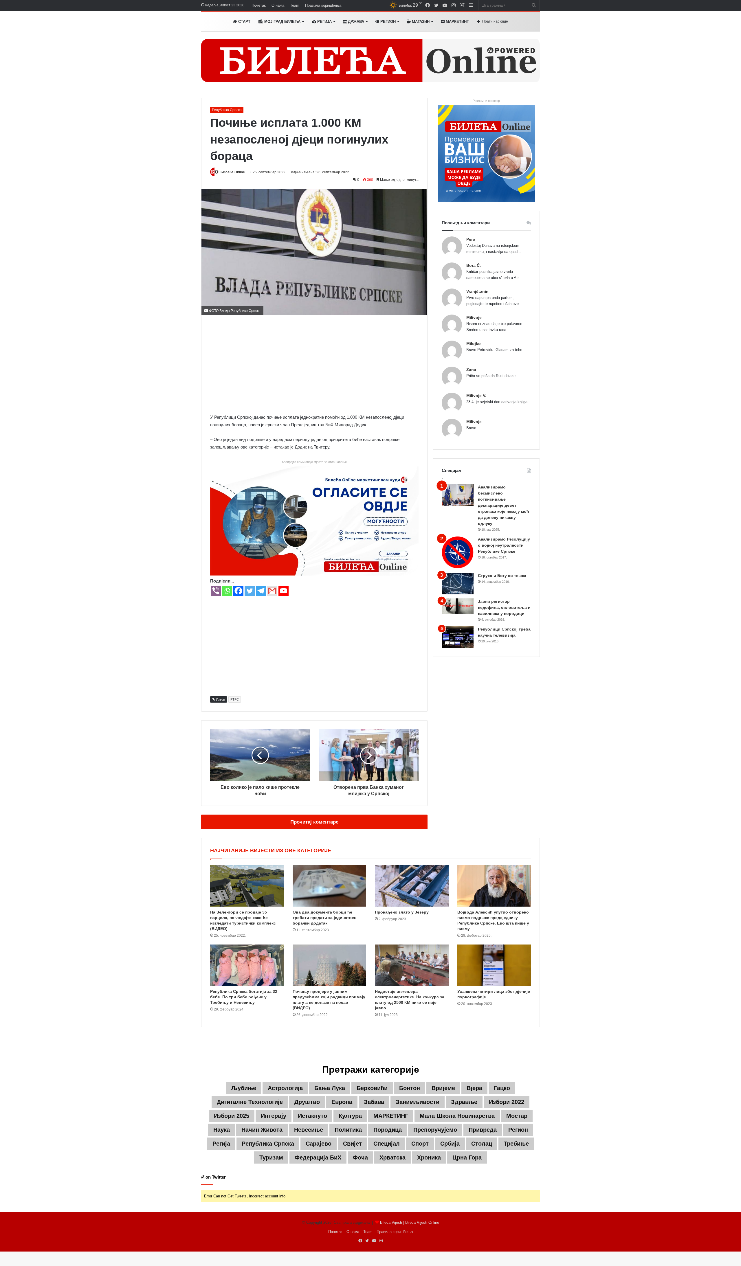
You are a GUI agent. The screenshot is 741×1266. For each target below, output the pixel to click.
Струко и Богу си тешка (502, 575)
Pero (470, 239)
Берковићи (372, 1088)
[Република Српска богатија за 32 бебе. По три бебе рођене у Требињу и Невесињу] (247, 965)
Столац (481, 1143)
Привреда (483, 1130)
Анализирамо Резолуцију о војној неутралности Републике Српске (504, 545)
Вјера (474, 1088)
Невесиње (308, 1130)
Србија (450, 1143)
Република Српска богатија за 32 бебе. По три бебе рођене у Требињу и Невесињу (243, 997)
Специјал (386, 1143)
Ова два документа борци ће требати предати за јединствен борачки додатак (324, 917)
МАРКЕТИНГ (457, 21)
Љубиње (243, 1088)
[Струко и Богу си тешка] (458, 583)
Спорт (420, 1143)
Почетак (259, 5)
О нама (278, 5)
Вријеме (443, 1088)
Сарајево (318, 1143)
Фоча (360, 1157)
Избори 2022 (506, 1102)
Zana (471, 369)
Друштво (307, 1102)
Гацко (502, 1088)
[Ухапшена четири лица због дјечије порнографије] (494, 965)
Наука (221, 1130)
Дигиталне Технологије (250, 1102)
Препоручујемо (435, 1130)
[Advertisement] (314, 364)
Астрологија (285, 1088)
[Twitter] (250, 591)
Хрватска (392, 1157)
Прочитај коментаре (314, 822)
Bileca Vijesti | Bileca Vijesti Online (409, 1222)
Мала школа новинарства (457, 1116)
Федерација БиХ (318, 1157)
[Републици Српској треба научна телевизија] (458, 637)
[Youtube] (283, 591)
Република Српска (227, 110)
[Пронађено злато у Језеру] (412, 886)
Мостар (516, 1116)
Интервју (273, 1116)
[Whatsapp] (227, 591)
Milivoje (474, 317)
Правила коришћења (323, 5)
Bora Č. (473, 265)
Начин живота (262, 1130)
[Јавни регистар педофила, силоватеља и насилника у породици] (458, 606)
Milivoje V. (476, 395)
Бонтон (409, 1088)
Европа (341, 1102)
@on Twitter (213, 1177)
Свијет (352, 1143)
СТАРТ (243, 21)
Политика (348, 1130)
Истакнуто (312, 1116)
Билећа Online (233, 172)
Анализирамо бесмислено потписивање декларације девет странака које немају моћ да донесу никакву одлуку (503, 505)
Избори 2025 (231, 1116)
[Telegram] (261, 591)
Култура (350, 1116)
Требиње (516, 1143)
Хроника (429, 1157)
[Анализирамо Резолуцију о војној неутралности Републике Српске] (458, 552)
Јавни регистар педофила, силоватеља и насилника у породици (504, 607)
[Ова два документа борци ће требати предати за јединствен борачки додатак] (329, 886)
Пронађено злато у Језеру (402, 912)
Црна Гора (467, 1157)
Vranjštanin (477, 291)
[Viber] (216, 591)
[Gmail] (272, 591)
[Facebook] (238, 591)
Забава (374, 1102)
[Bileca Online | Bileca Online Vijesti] (370, 60)
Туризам (271, 1157)
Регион (387, 21)
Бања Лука (329, 1088)
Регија (221, 1143)
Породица (387, 1130)
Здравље (464, 1102)
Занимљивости (417, 1102)
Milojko (473, 343)
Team (294, 5)
